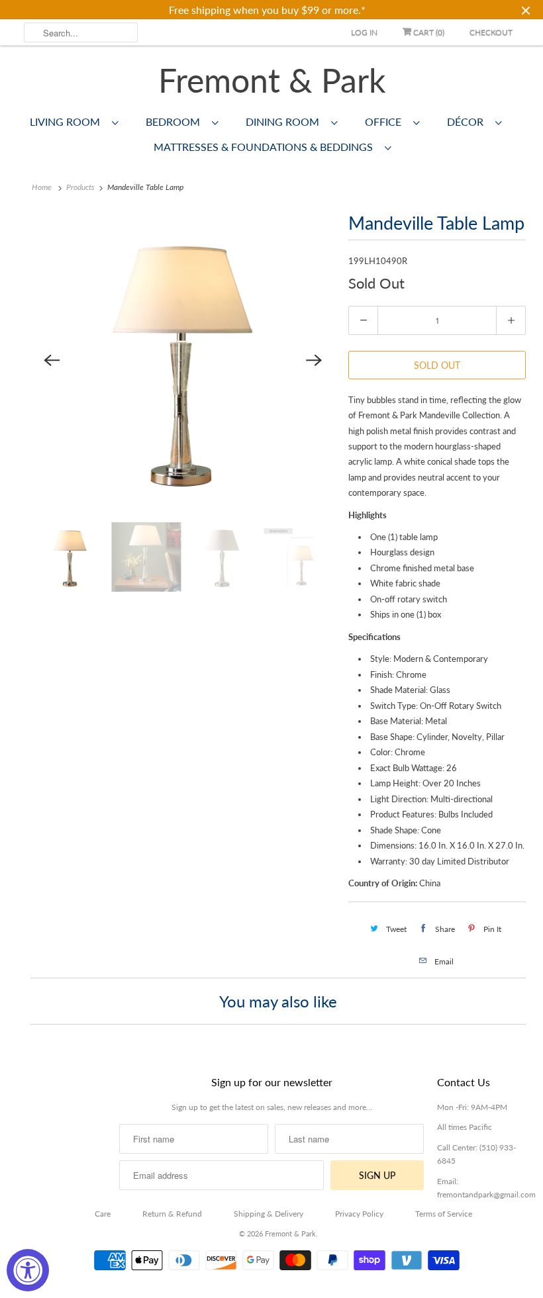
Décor (468, 121)
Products (80, 187)
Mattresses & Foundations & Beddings (266, 146)
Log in (364, 32)
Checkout (491, 32)
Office (386, 121)
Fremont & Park (271, 80)
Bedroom (175, 121)
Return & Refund (172, 1214)
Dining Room (285, 121)
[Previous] (51, 360)
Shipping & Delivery (268, 1214)
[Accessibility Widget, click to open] (28, 1270)
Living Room (67, 121)
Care (103, 1214)
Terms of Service (443, 1214)
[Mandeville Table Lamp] (183, 360)
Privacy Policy (359, 1214)
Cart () (427, 32)
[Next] (313, 360)
